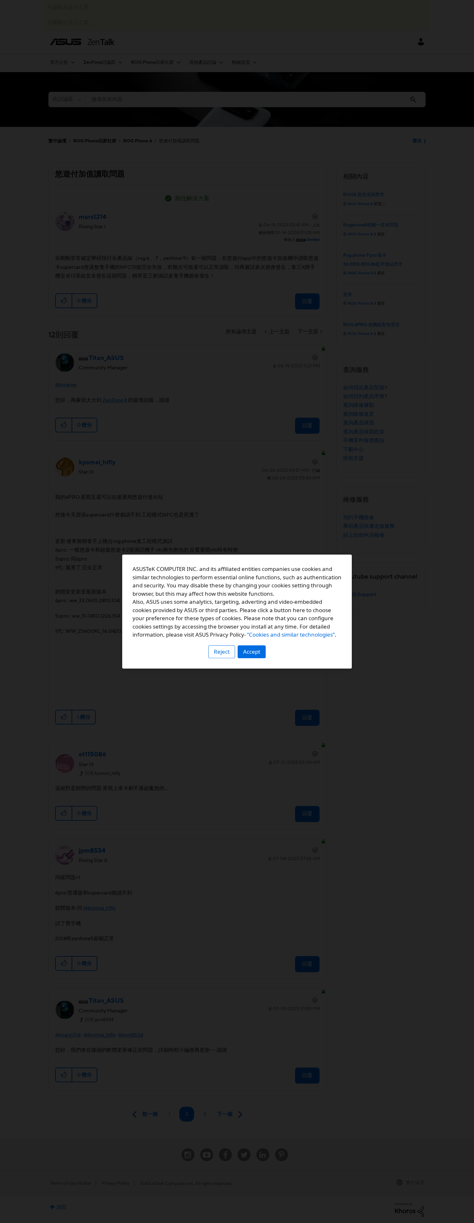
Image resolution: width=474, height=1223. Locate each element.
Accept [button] (251, 651)
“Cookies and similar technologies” (291, 634)
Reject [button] (222, 651)
